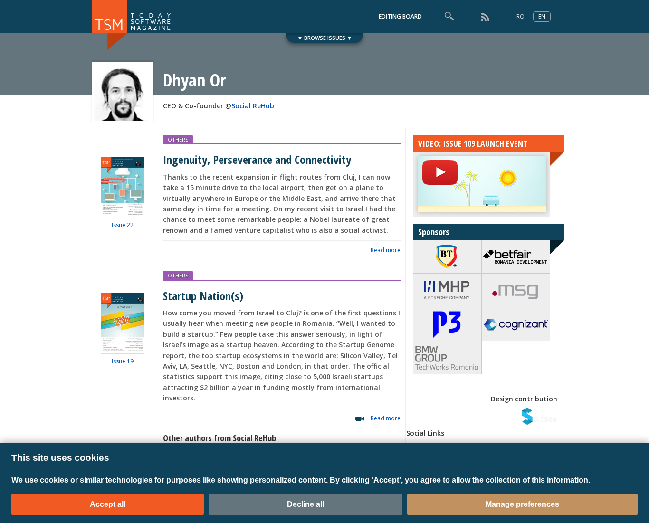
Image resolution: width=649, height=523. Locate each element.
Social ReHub (252, 105)
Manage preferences (522, 504)
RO (520, 16)
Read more (386, 250)
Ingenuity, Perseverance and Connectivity (257, 159)
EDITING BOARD (400, 16)
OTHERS (178, 139)
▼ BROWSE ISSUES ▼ (324, 37)
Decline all (305, 504)
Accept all (107, 504)
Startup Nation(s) (203, 296)
